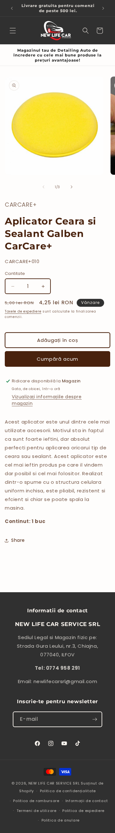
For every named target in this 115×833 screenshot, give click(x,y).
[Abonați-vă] (95, 719)
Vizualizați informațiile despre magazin (47, 400)
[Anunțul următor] (103, 8)
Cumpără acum (57, 359)
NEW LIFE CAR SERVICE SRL (54, 783)
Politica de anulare (61, 820)
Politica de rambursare (36, 800)
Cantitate (15, 273)
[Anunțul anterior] (12, 8)
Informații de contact (86, 800)
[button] (13, 31)
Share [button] (18, 540)
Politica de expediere (83, 810)
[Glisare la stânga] (43, 187)
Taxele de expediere (23, 311)
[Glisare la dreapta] (72, 187)
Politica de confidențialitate (68, 790)
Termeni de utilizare (37, 810)
